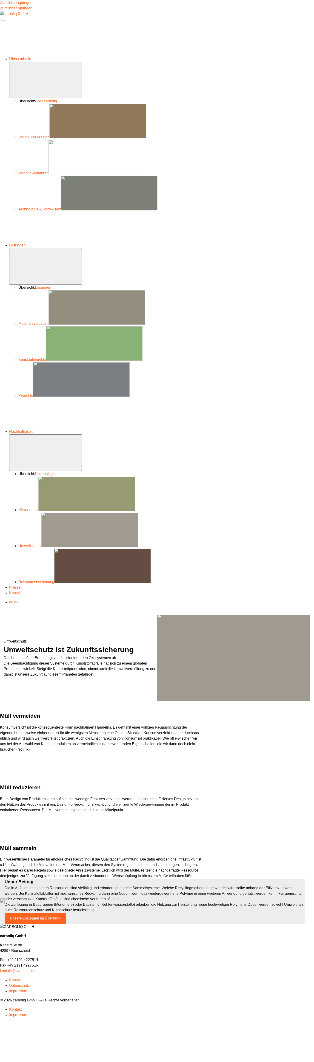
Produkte (25, 395)
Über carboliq (20, 59)
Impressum (18, 991)
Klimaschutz (28, 510)
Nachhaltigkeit (21, 431)
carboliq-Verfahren (33, 173)
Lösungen (17, 245)
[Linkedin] (104, 1054)
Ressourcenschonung (36, 582)
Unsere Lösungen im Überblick (35, 918)
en (16, 602)
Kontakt (15, 593)
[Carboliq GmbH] (14, 14)
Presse (15, 587)
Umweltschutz (29, 546)
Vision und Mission (33, 137)
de (11, 602)
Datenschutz (19, 985)
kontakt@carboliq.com (18, 971)
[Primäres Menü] (2, 20)
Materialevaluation (33, 323)
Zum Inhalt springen (16, 3)
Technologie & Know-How (39, 209)
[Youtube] (35, 1054)
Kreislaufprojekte (32, 359)
